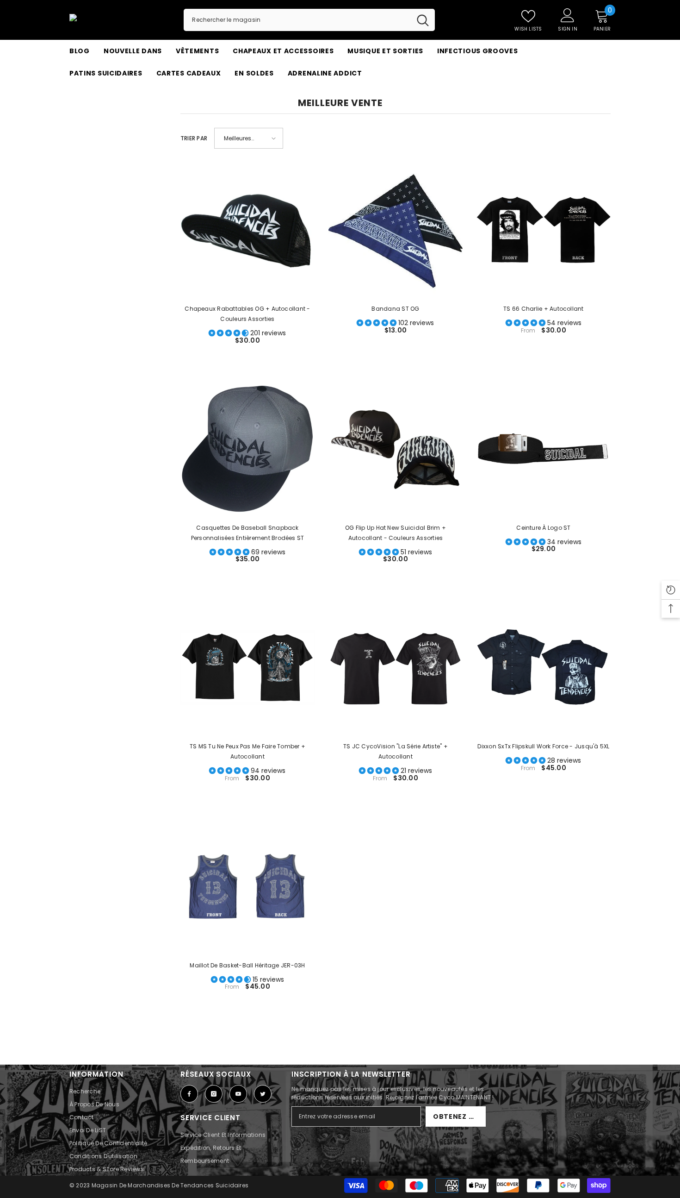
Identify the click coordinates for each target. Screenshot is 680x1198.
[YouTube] (238, 1094)
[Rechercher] (309, 20)
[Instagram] (214, 1094)
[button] (248, 138)
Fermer (607, 84)
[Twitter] (263, 1094)
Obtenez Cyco (459, 1116)
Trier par (193, 138)
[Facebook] (189, 1094)
